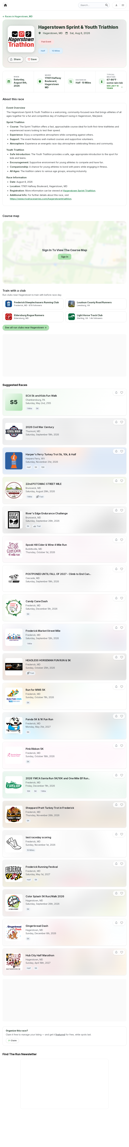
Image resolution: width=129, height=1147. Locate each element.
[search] (106, 5)
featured (60, 1034)
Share (17, 59)
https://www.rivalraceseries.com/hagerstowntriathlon (40, 198)
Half (43, 50)
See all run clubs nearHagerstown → (26, 327)
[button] (115, 84)
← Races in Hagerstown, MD (18, 16)
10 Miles (56, 50)
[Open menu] (119, 5)
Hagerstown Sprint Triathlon (79, 190)
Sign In (64, 256)
